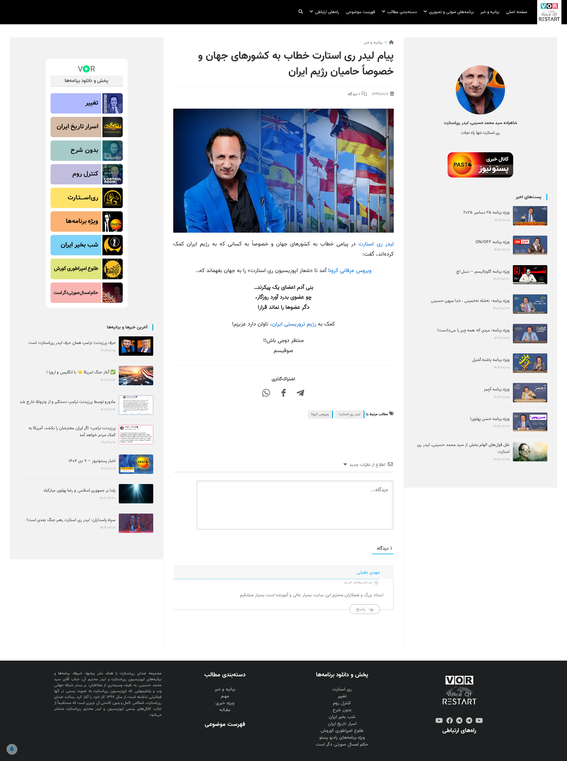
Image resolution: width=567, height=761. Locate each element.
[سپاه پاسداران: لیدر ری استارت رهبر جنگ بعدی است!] (136, 523)
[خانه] (391, 42)
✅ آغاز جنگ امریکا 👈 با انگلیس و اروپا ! (81, 372)
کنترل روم (342, 703)
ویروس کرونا (320, 414)
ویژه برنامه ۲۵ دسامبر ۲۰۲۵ (486, 212)
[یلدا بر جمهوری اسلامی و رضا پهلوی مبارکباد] (136, 493)
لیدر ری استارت (375, 244)
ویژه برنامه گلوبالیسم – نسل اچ (483, 271)
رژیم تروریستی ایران (294, 324)
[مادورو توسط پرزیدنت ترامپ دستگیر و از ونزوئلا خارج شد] (136, 405)
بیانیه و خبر (373, 42)
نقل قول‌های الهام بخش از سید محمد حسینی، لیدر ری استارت (463, 448)
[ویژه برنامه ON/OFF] (530, 245)
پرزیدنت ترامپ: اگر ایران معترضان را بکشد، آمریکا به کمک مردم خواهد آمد (72, 431)
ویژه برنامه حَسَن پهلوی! (490, 419)
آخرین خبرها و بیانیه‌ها (127, 327)
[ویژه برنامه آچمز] (530, 392)
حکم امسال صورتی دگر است (342, 744)
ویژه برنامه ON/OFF (492, 242)
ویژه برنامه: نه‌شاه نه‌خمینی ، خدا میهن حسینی (470, 301)
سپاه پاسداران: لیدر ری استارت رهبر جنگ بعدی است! (71, 520)
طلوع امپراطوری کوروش (342, 731)
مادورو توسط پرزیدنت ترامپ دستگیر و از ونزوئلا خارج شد (68, 402)
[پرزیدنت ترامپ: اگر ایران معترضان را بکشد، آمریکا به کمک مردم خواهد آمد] (136, 434)
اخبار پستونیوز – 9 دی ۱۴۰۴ (92, 461)
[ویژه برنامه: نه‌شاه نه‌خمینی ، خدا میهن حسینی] (530, 304)
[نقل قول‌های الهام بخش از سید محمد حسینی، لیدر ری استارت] (530, 451)
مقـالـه (225, 710)
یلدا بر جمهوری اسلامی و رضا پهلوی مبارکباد (79, 490)
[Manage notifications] (12, 749)
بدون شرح (342, 710)
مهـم (225, 696)
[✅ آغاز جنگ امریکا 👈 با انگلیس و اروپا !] (136, 375)
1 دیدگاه (354, 94)
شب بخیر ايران (342, 717)
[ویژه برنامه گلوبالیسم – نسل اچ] (530, 275)
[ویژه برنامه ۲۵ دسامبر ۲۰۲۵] (530, 215)
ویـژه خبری (225, 703)
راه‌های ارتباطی (459, 730)
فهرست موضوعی (225, 724)
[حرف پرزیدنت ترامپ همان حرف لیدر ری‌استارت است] (136, 346)
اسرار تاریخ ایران (342, 724)
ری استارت (341, 689)
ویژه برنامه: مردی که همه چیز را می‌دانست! (473, 330)
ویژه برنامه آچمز (497, 389)
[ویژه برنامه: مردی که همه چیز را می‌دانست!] (530, 333)
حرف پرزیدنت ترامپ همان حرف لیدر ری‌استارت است (72, 343)
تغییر (342, 696)
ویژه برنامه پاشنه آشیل (491, 360)
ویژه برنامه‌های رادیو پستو (342, 737)
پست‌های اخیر (528, 197)
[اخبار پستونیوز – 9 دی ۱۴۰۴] (136, 464)
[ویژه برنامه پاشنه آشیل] (530, 363)
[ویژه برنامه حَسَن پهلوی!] (530, 422)
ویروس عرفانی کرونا (349, 270)
